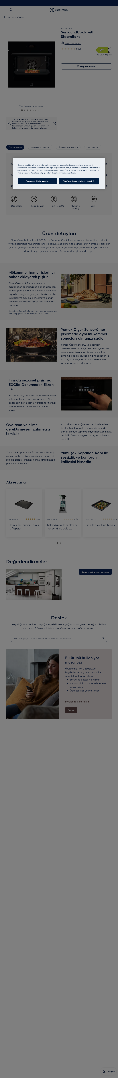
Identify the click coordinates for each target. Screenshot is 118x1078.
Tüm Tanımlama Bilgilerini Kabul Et (78, 181)
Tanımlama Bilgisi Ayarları (37, 181)
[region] (59, 173)
